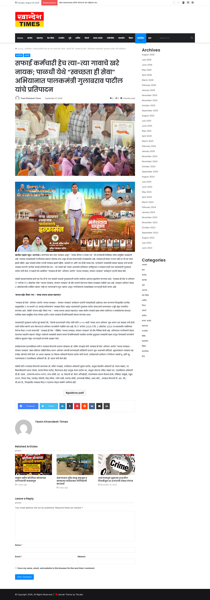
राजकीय (61, 38)
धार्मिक (77, 38)
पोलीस (144, 315)
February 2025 (149, 146)
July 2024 (146, 181)
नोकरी (87, 38)
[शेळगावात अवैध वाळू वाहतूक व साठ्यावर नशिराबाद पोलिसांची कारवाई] (75, 464)
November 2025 (149, 100)
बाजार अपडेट (98, 38)
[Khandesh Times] (29, 19)
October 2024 (148, 166)
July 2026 (146, 59)
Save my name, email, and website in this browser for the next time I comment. (56, 568)
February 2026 (149, 85)
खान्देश (29, 38)
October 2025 (148, 105)
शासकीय (121, 38)
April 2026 (147, 75)
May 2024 (146, 192)
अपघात (144, 264)
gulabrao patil (75, 392)
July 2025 (146, 120)
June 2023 (147, 248)
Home (20, 38)
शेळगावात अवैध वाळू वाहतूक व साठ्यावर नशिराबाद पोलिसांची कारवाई (72, 480)
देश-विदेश (50, 38)
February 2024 (149, 207)
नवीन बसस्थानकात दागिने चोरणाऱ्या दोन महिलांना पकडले (79, 2)
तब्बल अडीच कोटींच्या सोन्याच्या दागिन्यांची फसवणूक (30, 479)
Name (18, 545)
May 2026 (146, 70)
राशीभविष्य (110, 38)
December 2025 (149, 95)
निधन (144, 305)
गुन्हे (70, 38)
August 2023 (148, 237)
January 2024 (148, 212)
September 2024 (150, 171)
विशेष (143, 336)
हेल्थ (143, 356)
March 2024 (147, 202)
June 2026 (147, 64)
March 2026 (147, 80)
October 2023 (148, 227)
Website (81, 556)
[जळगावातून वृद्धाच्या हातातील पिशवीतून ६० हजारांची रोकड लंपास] (116, 464)
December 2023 (149, 217)
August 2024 (148, 176)
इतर (149, 38)
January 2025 (148, 151)
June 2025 (147, 126)
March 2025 (147, 141)
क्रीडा (144, 275)
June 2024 (147, 187)
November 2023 (149, 222)
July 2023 (146, 243)
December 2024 (149, 156)
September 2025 (150, 110)
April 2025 (147, 136)
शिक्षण (131, 38)
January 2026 (148, 90)
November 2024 (149, 161)
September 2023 (150, 232)
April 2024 (147, 197)
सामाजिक (140, 38)
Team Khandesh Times (31, 98)
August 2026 (148, 54)
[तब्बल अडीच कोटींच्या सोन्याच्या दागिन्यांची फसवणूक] (33, 464)
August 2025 (148, 115)
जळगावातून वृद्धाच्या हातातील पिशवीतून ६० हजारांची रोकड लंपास (115, 479)
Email (18, 556)
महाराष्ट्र (40, 38)
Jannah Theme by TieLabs (70, 594)
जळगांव (27, 55)
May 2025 (146, 131)
